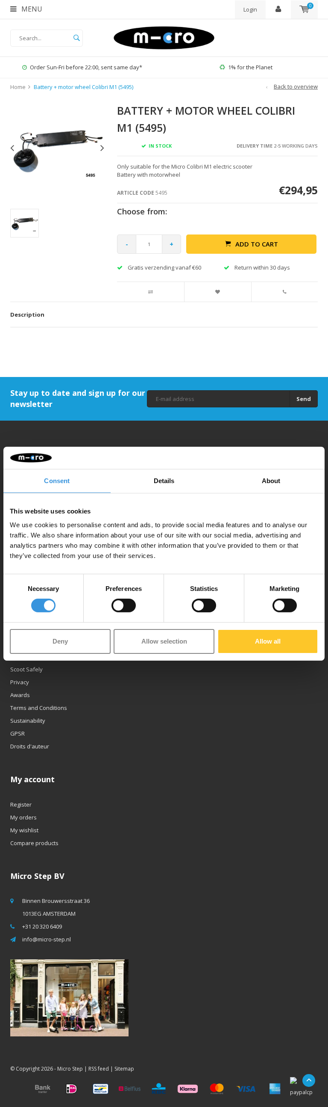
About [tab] (271, 480)
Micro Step (70, 1068)
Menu (31, 9)
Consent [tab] (57, 480)
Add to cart (256, 244)
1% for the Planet (250, 67)
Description (27, 314)
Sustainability (27, 720)
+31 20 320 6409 (42, 926)
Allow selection (164, 641)
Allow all (268, 641)
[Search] (76, 38)
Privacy (19, 682)
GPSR (17, 733)
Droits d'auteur (29, 746)
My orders (23, 817)
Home (18, 87)
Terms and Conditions (38, 708)
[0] (304, 9)
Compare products (34, 843)
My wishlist (24, 830)
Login (250, 9)
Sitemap (124, 1068)
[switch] (123, 605)
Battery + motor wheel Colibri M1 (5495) (83, 87)
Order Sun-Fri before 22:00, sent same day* (86, 67)
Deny (60, 641)
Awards (20, 695)
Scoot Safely (26, 669)
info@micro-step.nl (46, 939)
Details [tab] (164, 480)
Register (21, 804)
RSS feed (98, 1068)
